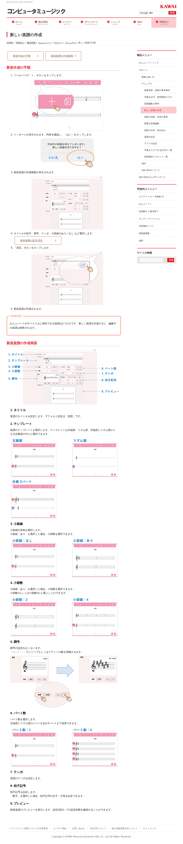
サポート (143, 70)
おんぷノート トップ (149, 62)
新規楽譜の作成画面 (62, 56)
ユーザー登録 (59, 828)
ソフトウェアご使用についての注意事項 (28, 828)
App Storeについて (151, 170)
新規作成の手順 (22, 56)
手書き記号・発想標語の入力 (158, 97)
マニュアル (147, 83)
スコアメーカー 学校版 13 (151, 196)
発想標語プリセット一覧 (156, 156)
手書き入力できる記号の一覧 (158, 150)
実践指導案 (144, 233)
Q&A (144, 163)
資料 (141, 240)
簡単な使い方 (148, 77)
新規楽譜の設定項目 (31, 240)
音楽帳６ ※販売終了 (149, 211)
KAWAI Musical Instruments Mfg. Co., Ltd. (87, 836)
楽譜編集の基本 (151, 103)
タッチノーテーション (149, 218)
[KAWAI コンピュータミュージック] (38, 11)
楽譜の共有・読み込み (155, 130)
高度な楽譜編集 (151, 123)
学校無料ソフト (146, 226)
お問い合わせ (78, 828)
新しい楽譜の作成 (152, 110)
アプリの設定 (150, 143)
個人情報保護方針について (124, 828)
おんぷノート (145, 204)
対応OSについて (98, 828)
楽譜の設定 (149, 137)
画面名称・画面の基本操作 (157, 90)
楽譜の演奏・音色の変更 (156, 117)
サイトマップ (149, 828)
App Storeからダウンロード (152, 177)
